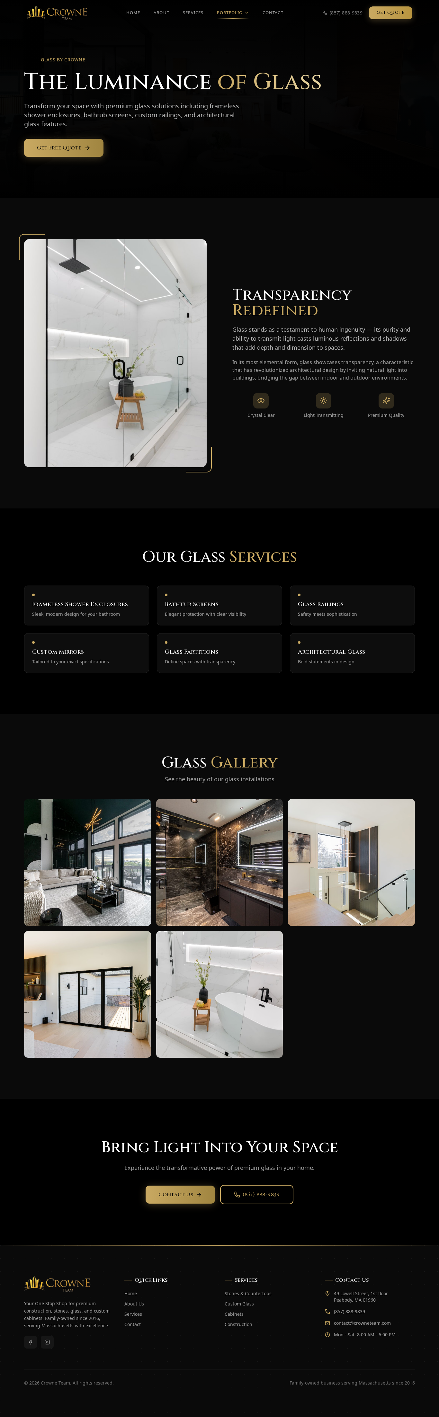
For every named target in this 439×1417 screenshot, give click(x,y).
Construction (238, 1324)
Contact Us (175, 1194)
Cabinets (234, 1314)
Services (193, 12)
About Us (134, 1304)
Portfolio (230, 12)
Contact (273, 12)
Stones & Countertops (248, 1293)
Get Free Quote (59, 147)
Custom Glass (239, 1304)
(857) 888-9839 (261, 1194)
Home (133, 12)
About (161, 12)
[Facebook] (30, 1342)
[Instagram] (47, 1342)
